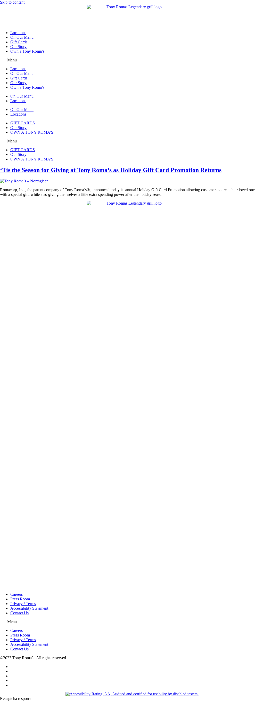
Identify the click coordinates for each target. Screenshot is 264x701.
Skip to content (12, 2)
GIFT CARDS (22, 123)
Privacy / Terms (23, 603)
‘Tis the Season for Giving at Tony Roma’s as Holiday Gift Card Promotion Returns (110, 170)
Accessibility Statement (29, 608)
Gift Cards (18, 42)
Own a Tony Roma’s (27, 51)
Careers (16, 594)
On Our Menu (22, 37)
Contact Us (19, 613)
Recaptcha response (16, 698)
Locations (18, 32)
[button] (132, 60)
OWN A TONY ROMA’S (31, 132)
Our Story (18, 46)
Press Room (20, 599)
